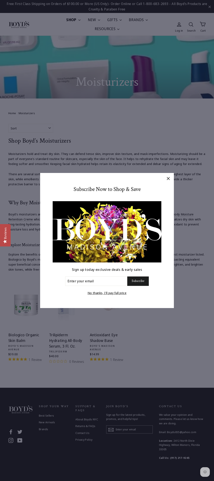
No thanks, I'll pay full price (107, 293)
